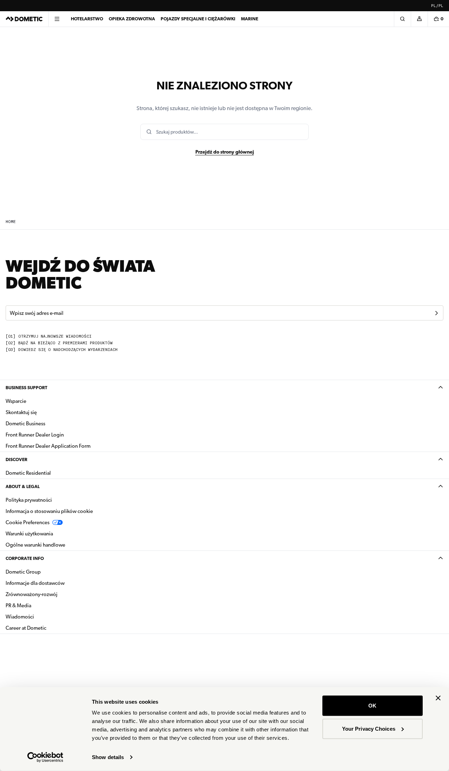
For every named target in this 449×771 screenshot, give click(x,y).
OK (372, 706)
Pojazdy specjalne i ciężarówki (198, 18)
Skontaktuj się (21, 412)
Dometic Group (45, 571)
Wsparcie (16, 401)
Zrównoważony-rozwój (32, 594)
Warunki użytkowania (29, 533)
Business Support (26, 387)
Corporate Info (25, 558)
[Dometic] (24, 18)
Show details (108, 757)
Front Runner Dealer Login (35, 435)
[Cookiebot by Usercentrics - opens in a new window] (45, 757)
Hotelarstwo (87, 18)
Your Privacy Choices (368, 728)
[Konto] (419, 19)
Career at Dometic (48, 627)
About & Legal (23, 486)
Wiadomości (42, 616)
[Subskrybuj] (436, 313)
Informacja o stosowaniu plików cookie (49, 511)
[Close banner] (438, 698)
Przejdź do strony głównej (224, 152)
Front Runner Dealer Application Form (48, 446)
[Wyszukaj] (402, 19)
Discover (16, 459)
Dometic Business (47, 423)
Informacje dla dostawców (35, 583)
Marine (249, 18)
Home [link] (11, 222)
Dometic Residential (50, 472)
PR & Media (40, 605)
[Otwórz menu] (56, 19)
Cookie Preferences (27, 522)
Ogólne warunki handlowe (35, 545)
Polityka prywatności (29, 500)
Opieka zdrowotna (132, 18)
